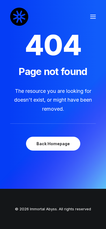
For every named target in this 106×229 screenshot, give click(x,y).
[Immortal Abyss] (19, 17)
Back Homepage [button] (53, 143)
